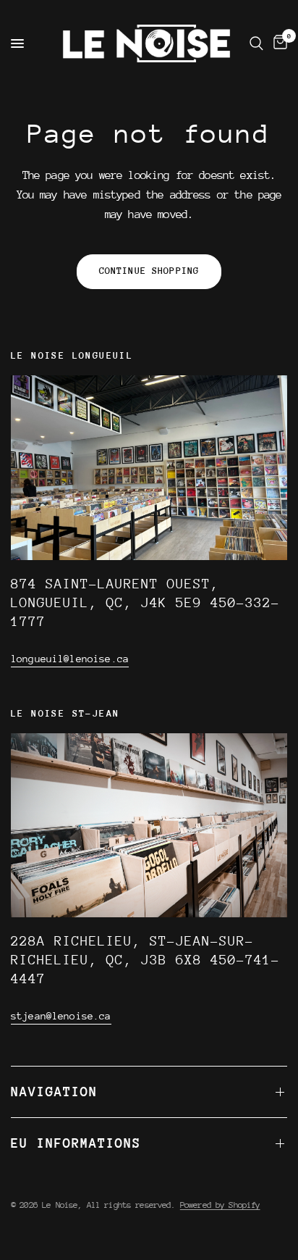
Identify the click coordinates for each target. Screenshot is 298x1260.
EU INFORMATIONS (76, 1143)
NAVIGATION (54, 1091)
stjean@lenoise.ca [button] (61, 1016)
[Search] (256, 43)
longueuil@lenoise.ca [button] (70, 658)
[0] (277, 43)
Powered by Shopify (220, 1205)
